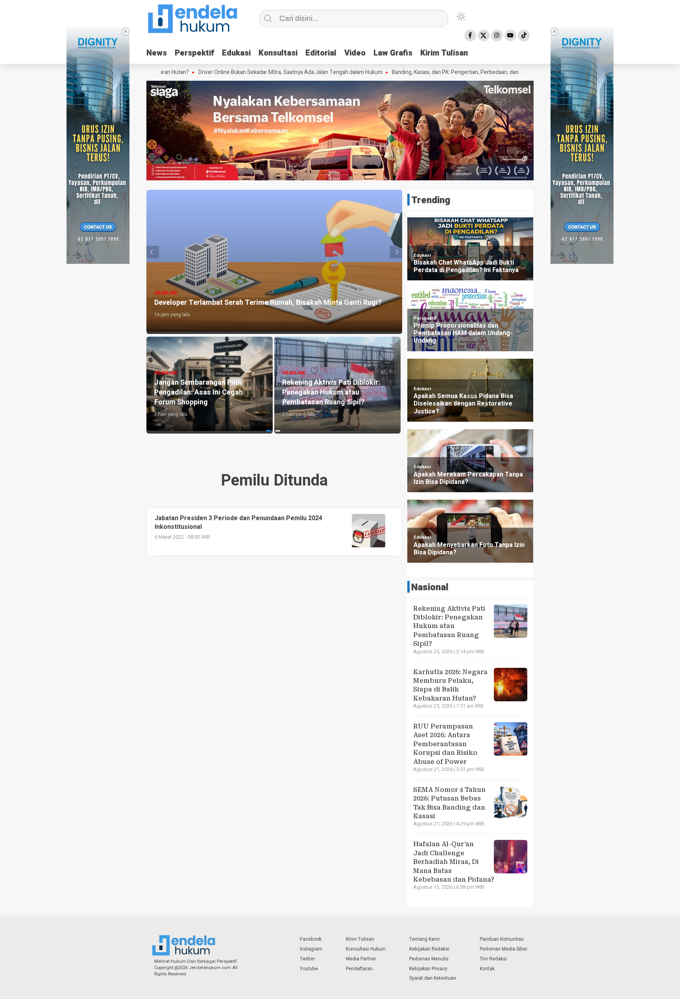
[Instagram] (497, 35)
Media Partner (361, 958)
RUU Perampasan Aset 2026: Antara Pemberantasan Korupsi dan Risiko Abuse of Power (445, 744)
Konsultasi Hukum (366, 949)
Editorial (320, 53)
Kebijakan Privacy (428, 968)
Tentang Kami (424, 939)
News (156, 53)
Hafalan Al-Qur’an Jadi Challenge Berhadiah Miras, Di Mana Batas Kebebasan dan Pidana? (453, 861)
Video (355, 53)
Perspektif (194, 53)
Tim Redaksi (493, 958)
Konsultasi (278, 53)
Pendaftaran (359, 968)
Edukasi (236, 53)
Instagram (311, 949)
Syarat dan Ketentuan (432, 978)
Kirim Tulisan (444, 53)
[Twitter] (484, 35)
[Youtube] (510, 35)
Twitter (307, 958)
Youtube (309, 968)
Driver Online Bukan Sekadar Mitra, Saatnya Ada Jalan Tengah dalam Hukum (251, 72)
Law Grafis (392, 53)
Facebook (311, 939)
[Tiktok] (524, 35)
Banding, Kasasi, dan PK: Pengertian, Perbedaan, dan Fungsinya (428, 72)
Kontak (487, 968)
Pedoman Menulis (429, 958)
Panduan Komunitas (502, 939)
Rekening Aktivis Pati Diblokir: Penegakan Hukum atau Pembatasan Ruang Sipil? (449, 626)
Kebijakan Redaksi (429, 949)
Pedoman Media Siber (503, 949)
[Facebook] (470, 35)
